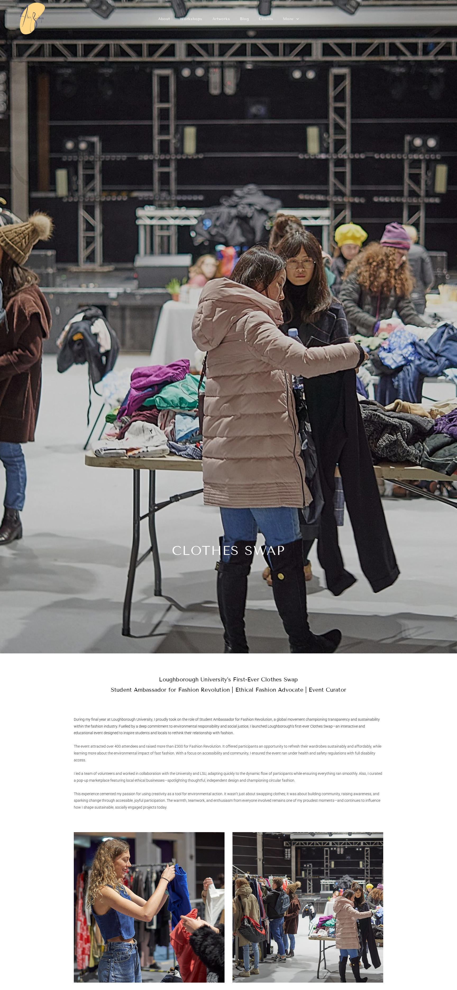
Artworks (221, 19)
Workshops (191, 19)
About (164, 19)
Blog (244, 19)
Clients (266, 19)
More (289, 19)
